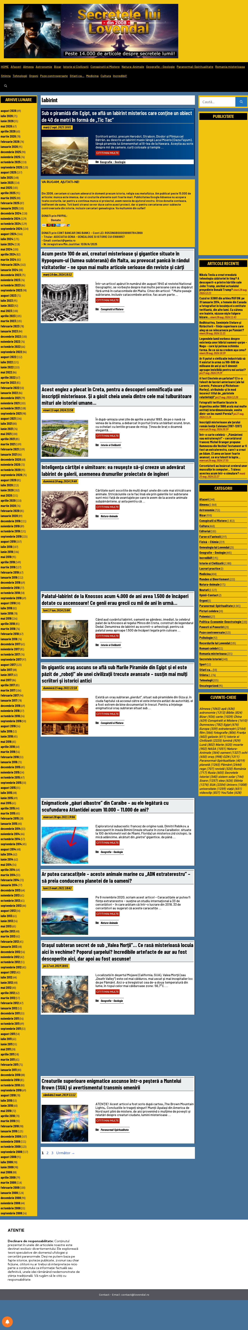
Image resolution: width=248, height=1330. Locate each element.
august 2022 (8, 357)
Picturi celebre (208, 611)
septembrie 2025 (11, 167)
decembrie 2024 (11, 213)
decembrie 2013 (10, 890)
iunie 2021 (7, 429)
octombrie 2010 (10, 1085)
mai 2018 (6, 618)
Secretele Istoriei (210, 659)
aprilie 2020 (8, 500)
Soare (208, 780)
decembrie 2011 (10, 1013)
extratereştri (232, 728)
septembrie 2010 (11, 1090)
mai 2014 (6, 864)
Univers (236, 784)
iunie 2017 (7, 675)
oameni (230, 752)
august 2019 (8, 541)
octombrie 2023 (11, 285)
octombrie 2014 (10, 839)
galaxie (217, 736)
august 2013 (8, 910)
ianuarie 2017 (9, 700)
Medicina (92, 76)
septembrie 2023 (11, 290)
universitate (212, 789)
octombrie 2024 (11, 223)
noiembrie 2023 (10, 280)
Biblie (234, 712)
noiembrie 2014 (10, 834)
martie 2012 (8, 998)
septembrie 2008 (11, 1213)
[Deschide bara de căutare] (5, 86)
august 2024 (9, 234)
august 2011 (8, 1034)
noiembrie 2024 (11, 218)
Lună (207, 744)
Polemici (204, 616)
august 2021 (8, 418)
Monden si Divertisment (214, 579)
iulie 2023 (7, 300)
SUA (217, 784)
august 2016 (8, 726)
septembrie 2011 (11, 1028)
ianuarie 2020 (9, 516)
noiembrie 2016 (10, 711)
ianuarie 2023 (9, 331)
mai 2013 (6, 926)
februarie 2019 (10, 572)
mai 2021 (6, 434)
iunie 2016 (7, 736)
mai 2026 (6, 126)
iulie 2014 (7, 854)
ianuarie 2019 (9, 577)
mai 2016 (6, 741)
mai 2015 (6, 803)
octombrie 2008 (11, 1208)
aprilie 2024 (8, 254)
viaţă (234, 789)
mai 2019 (6, 557)
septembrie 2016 (11, 721)
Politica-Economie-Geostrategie (220, 622)
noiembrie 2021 (10, 403)
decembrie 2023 (11, 275)
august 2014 (8, 849)
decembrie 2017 (10, 644)
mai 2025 (6, 187)
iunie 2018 (7, 613)
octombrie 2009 (11, 1146)
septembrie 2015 (11, 782)
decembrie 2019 (10, 521)
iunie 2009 (7, 1167)
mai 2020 (6, 495)
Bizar (57, 66)
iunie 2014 (7, 859)
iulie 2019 (6, 547)
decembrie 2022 (11, 336)
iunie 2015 (7, 798)
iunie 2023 (7, 305)
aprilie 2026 (8, 131)
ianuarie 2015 (9, 823)
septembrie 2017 (11, 659)
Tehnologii (20, 76)
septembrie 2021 (11, 413)
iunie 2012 (7, 982)
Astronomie (44, 66)
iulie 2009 (7, 1162)
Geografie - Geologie (113, 162)
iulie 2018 (6, 608)
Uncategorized (208, 685)
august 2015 (8, 787)
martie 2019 (8, 567)
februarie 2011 (9, 1064)
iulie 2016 (6, 731)
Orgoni (33, 76)
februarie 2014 (10, 880)
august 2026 (8, 111)
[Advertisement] (117, 355)
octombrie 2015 (10, 777)
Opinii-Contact (208, 595)
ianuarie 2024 (9, 270)
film (206, 732)
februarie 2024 (10, 264)
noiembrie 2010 (10, 1080)
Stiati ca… (77, 76)
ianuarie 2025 (9, 208)
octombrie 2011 (10, 1023)
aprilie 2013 (8, 931)
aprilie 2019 (8, 562)
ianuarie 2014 (9, 885)
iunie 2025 (7, 182)
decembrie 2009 (11, 1136)
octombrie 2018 (10, 593)
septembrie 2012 (11, 967)
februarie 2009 (10, 1187)
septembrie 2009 (11, 1152)
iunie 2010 (7, 1105)
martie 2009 (8, 1182)
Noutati (204, 590)
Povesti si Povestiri (211, 627)
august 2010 (8, 1095)
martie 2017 (8, 690)
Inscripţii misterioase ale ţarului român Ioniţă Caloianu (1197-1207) (220, 424)
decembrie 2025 (11, 152)
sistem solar (231, 776)
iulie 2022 (7, 362)
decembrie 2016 (10, 705)
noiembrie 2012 (10, 957)
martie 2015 (8, 813)
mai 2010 (6, 1111)
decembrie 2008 (11, 1198)
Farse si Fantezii (210, 536)
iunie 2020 (7, 490)
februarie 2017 (10, 695)
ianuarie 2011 (9, 1070)
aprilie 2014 (8, 869)
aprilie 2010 (8, 1116)
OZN (231, 756)
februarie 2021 (10, 449)
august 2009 (8, 1157)
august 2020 (8, 480)
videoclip (209, 792)
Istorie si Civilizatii (76, 66)
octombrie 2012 (10, 962)
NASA (217, 749)
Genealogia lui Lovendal (214, 547)
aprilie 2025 (8, 193)
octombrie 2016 (10, 716)
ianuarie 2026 (9, 146)
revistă (224, 769)
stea (226, 780)
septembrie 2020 (11, 475)
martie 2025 (8, 198)
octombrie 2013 (10, 900)
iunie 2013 (7, 921)
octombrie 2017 (10, 654)
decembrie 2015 (10, 767)
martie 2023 (8, 321)
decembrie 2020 (11, 459)
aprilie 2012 (8, 993)
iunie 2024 (7, 244)
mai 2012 (6, 987)
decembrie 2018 (10, 582)
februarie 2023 (10, 326)
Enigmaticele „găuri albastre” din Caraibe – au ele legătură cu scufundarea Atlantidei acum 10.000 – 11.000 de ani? (105, 806)
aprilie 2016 (8, 746)
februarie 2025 (10, 203)
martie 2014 (8, 875)
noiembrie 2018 (10, 588)
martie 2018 (8, 629)
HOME (5, 66)
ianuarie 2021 (9, 454)
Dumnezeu (211, 724)
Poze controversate (54, 76)
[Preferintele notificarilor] (7, 1321)
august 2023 (8, 295)
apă (228, 708)
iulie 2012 (6, 977)
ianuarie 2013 (9, 946)
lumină (231, 740)
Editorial (204, 531)
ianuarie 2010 (9, 1131)
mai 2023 (6, 311)
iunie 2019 (7, 552)
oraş (215, 756)
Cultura (106, 76)
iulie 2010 (6, 1100)
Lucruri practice (209, 568)
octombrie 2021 (10, 408)
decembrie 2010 (10, 1075)
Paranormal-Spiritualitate (195, 66)
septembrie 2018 (11, 598)
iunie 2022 (7, 367)
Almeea (28, 66)
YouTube (231, 792)
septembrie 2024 (11, 228)
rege (206, 769)
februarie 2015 (10, 818)
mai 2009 (6, 1172)
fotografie (225, 732)
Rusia (216, 772)
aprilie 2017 (8, 685)
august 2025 (8, 172)
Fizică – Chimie (209, 542)
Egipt (231, 724)
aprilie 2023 (8, 316)
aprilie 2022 (8, 377)
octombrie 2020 (11, 470)
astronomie (212, 712)
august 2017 (8, 664)
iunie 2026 (7, 121)
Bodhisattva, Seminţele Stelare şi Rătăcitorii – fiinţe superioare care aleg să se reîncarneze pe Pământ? (221, 326)
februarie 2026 (10, 141)
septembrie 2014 (11, 844)
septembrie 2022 (11, 352)
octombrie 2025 (11, 162)
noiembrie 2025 (10, 157)
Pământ (231, 764)
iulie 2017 (6, 670)
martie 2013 (8, 936)
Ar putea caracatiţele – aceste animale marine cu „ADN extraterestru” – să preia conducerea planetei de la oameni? (116, 877)
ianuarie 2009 (9, 1193)
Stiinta (6, 76)
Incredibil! (120, 76)
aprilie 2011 (7, 1054)
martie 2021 (8, 444)
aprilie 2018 (8, 623)
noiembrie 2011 (10, 1018)
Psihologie (206, 637)
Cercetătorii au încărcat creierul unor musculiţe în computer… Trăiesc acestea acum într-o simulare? (223, 469)
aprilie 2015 (8, 808)
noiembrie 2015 (10, 772)
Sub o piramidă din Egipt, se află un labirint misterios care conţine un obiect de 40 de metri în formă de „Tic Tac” (117, 116)
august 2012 (8, 972)
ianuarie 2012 (9, 1008)
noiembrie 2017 (10, 649)
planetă (209, 764)
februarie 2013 (10, 941)
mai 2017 (6, 680)
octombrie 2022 (11, 346)
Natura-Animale (133, 66)
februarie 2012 (10, 1003)
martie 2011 (8, 1059)
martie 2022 (8, 382)
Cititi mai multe (107, 153)
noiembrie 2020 (10, 464)
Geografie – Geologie (160, 66)
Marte (223, 744)
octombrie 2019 (10, 531)
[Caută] (241, 102)
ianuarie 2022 (9, 393)
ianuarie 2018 (9, 639)
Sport (202, 664)
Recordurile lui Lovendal (214, 643)
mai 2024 (6, 249)
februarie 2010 (10, 1126)
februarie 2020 (10, 511)
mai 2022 (6, 372)
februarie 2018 (10, 634)
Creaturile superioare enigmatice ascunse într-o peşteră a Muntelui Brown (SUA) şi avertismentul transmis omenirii (111, 1084)
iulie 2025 (7, 177)
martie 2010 (8, 1121)
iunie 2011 (6, 1044)
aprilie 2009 (8, 1177)
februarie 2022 (10, 388)
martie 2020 (8, 506)
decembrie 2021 (10, 398)
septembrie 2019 (11, 536)
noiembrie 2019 (10, 526)
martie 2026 (8, 136)
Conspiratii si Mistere (105, 66)
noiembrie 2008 (10, 1203)
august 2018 (8, 603)
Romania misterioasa (230, 66)
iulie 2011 (6, 1039)
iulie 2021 (6, 423)
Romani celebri (208, 648)
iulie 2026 (7, 116)
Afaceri (16, 66)
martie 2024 (8, 259)
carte (224, 716)
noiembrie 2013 (10, 895)
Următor (65, 1153)
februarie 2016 (10, 757)
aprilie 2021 (8, 439)
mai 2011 (6, 1049)
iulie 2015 (6, 793)
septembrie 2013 (11, 905)
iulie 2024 (7, 239)
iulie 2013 (6, 916)
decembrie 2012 (10, 952)
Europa (208, 728)
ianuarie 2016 (9, 762)
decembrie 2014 (11, 828)
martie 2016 (8, 752)
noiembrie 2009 (10, 1141)
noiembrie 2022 (10, 341)
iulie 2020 (7, 485)
